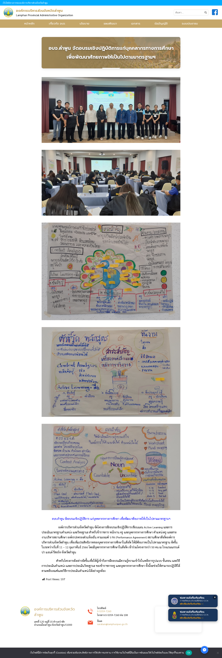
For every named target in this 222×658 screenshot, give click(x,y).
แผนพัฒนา (110, 24)
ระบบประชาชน (190, 24)
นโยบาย (84, 24)
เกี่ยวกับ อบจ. (57, 24)
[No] (217, 653)
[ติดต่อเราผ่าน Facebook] (204, 650)
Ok (188, 652)
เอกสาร (135, 24)
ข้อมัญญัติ (161, 24)
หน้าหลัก (29, 24)
